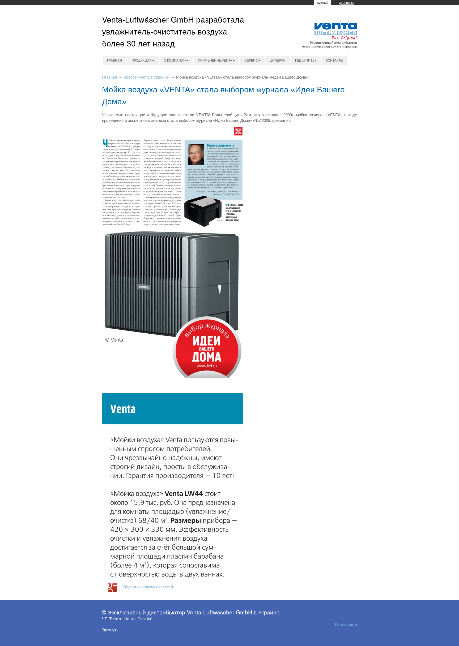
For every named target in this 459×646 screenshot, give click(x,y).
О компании (175, 60)
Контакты (334, 60)
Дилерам (278, 60)
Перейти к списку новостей (148, 586)
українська (346, 2)
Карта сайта (346, 624)
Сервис (251, 60)
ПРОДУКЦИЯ (141, 60)
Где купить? (305, 60)
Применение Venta (215, 60)
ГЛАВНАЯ (114, 60)
